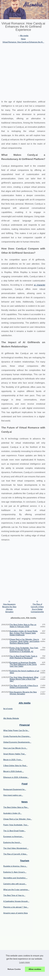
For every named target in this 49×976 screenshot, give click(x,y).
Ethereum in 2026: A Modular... (16, 777)
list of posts (8, 708)
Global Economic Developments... (17, 742)
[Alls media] (24, 9)
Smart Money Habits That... (14, 754)
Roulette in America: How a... (15, 866)
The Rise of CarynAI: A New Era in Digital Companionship (37, 608)
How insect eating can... (13, 795)
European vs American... (13, 836)
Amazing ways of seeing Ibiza (15, 913)
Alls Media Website (11, 718)
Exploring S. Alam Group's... (14, 872)
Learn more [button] (24, 962)
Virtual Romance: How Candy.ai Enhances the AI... (23, 42)
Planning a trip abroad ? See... (15, 907)
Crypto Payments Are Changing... (17, 736)
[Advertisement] (24, 69)
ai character (39, 285)
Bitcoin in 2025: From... (12, 760)
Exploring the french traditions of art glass (24, 672)
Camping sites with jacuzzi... (15, 884)
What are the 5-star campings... (16, 889)
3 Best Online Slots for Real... (15, 765)
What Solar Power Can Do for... (16, 730)
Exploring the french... (12, 842)
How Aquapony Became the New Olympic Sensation (9, 608)
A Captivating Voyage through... (16, 901)
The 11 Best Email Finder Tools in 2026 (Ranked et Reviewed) (23, 657)
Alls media (24, 35)
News (23, 39)
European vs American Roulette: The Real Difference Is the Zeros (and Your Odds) (23, 664)
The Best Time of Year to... (14, 895)
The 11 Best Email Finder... (14, 831)
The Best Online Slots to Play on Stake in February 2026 (23, 625)
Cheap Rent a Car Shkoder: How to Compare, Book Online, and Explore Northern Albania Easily (24, 641)
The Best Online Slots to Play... (16, 807)
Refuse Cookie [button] (14, 969)
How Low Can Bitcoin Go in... (15, 748)
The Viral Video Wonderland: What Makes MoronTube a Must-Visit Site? (24, 679)
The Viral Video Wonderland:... (16, 848)
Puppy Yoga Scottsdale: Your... (16, 825)
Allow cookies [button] (35, 969)
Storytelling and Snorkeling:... (15, 878)
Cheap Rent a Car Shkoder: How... (17, 819)
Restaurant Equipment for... (14, 789)
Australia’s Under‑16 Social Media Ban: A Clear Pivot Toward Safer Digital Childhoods (24, 633)
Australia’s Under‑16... (12, 813)
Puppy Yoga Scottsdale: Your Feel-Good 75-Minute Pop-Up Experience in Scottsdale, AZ (24, 649)
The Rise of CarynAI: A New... (15, 854)
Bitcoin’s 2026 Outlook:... (13, 771)
